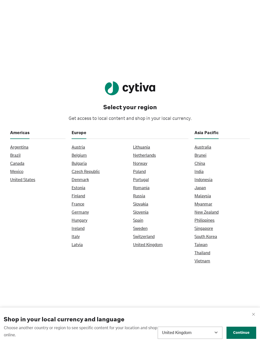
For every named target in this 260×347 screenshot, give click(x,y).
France (78, 204)
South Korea (205, 236)
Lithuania (141, 147)
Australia (202, 147)
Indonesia (203, 180)
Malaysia (202, 196)
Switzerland (144, 236)
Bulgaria (79, 163)
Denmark (80, 180)
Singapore (203, 228)
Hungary (79, 220)
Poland (139, 171)
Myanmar (203, 204)
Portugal (141, 180)
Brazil (15, 155)
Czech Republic (86, 171)
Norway (140, 163)
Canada (17, 163)
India (199, 171)
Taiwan (200, 245)
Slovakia (140, 204)
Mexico (16, 171)
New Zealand (206, 212)
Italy (76, 236)
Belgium (79, 155)
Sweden (140, 228)
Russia (139, 196)
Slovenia (141, 212)
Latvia (77, 245)
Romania (141, 188)
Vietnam (202, 261)
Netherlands (144, 155)
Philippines (204, 220)
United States (22, 180)
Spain (138, 220)
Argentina (19, 147)
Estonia (78, 188)
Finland (78, 196)
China (199, 163)
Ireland (78, 228)
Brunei (200, 155)
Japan (200, 188)
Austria (78, 147)
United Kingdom (148, 245)
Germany (80, 212)
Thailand (202, 253)
